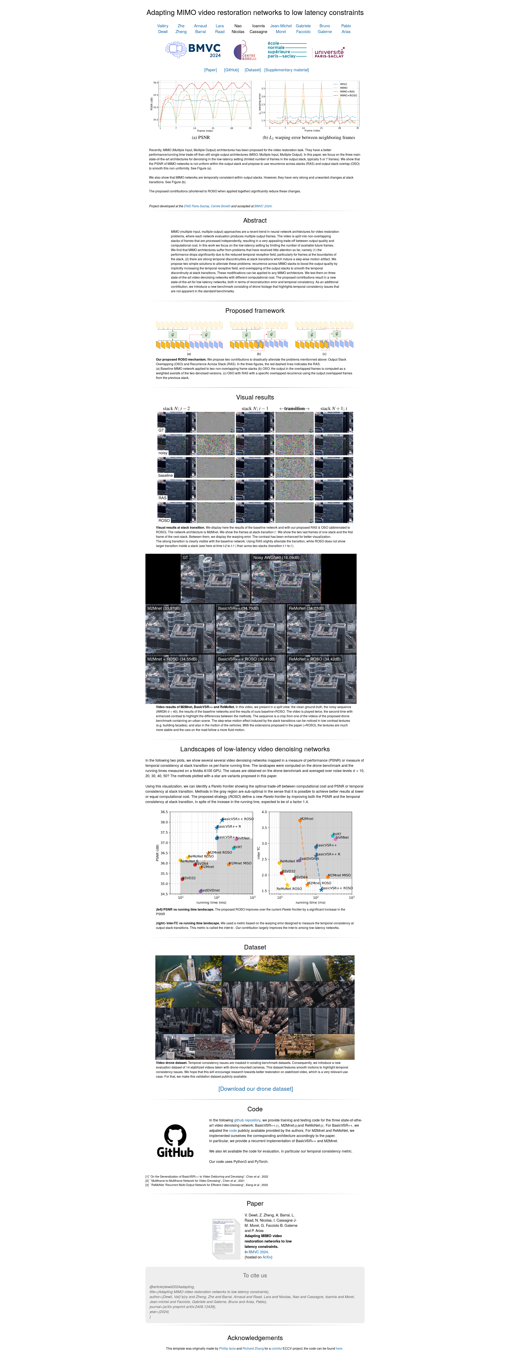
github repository (247, 1119)
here (339, 1348)
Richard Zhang (253, 1348)
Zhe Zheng (181, 28)
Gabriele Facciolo (303, 28)
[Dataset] (253, 69)
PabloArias (346, 28)
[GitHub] (231, 69)
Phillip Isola (227, 1348)
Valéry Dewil (162, 28)
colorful (277, 1348)
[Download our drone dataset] (256, 1088)
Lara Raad (220, 28)
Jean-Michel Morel (281, 28)
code (233, 1130)
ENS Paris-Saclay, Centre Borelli (207, 206)
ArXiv (267, 1256)
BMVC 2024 (263, 206)
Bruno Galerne (325, 28)
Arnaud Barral (200, 28)
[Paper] (210, 69)
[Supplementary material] (286, 69)
